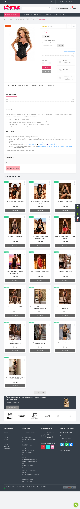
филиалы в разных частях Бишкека (47, 146)
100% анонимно (67, 76)
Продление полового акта (29, 470)
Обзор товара (11, 85)
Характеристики (23, 85)
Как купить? (50, 85)
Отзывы (6, 444)
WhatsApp (20, 143)
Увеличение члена (27, 479)
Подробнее (12, 407)
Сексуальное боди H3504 (65, 271)
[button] (10, 2)
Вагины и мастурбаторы (29, 439)
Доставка (65, 69)
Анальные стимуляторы (28, 432)
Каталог (6, 439)
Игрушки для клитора (28, 450)
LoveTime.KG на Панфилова (65, 146)
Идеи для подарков (27, 452)
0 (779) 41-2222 (42, 144)
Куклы (24, 457)
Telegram (26, 143)
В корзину (46, 67)
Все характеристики (69, 51)
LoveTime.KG (8, 486)
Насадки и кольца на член (29, 459)
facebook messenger (61, 143)
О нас (5, 442)
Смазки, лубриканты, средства (30, 474)
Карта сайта (7, 448)
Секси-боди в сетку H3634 (15, 236)
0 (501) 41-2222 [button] (65, 438)
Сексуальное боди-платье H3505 (40, 271)
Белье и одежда (26, 435)
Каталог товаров (12, 14)
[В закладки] (68, 26)
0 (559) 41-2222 (53, 144)
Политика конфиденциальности (38, 486)
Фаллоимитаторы (27, 481)
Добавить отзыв (13, 168)
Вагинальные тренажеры (29, 442)
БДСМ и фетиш (26, 437)
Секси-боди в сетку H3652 (65, 201)
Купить (61, 45)
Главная (6, 432)
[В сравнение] (73, 26)
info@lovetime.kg (65, 450)
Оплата (65, 60)
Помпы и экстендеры (28, 465)
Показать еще (40, 392)
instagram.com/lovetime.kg (48, 143)
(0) (53, 26)
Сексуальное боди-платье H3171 (65, 342)
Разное (24, 472)
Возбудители (25, 448)
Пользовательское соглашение (22, 486)
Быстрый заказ (46, 71)
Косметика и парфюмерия (29, 455)
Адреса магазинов (66, 433)
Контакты (37, 18)
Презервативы (26, 468)
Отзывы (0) (33, 85)
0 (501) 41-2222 (32, 144)
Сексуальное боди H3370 (15, 307)
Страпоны (25, 477)
